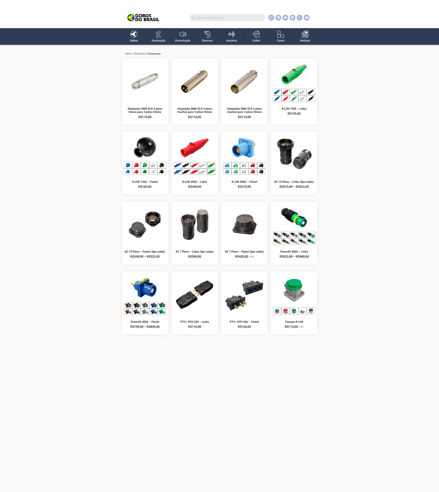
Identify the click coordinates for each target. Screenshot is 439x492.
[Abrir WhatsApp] (430, 483)
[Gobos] (133, 34)
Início (128, 53)
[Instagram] (271, 18)
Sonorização (183, 40)
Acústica (231, 40)
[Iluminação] (158, 34)
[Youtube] (285, 18)
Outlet (256, 40)
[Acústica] (231, 34)
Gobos (134, 40)
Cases (280, 40)
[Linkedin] (278, 18)
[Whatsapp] (299, 18)
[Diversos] (207, 34)
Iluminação (158, 40)
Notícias (305, 40)
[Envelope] (307, 18)
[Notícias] (305, 34)
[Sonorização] (182, 34)
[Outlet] (256, 34)
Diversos (207, 40)
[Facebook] (292, 18)
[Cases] (280, 34)
